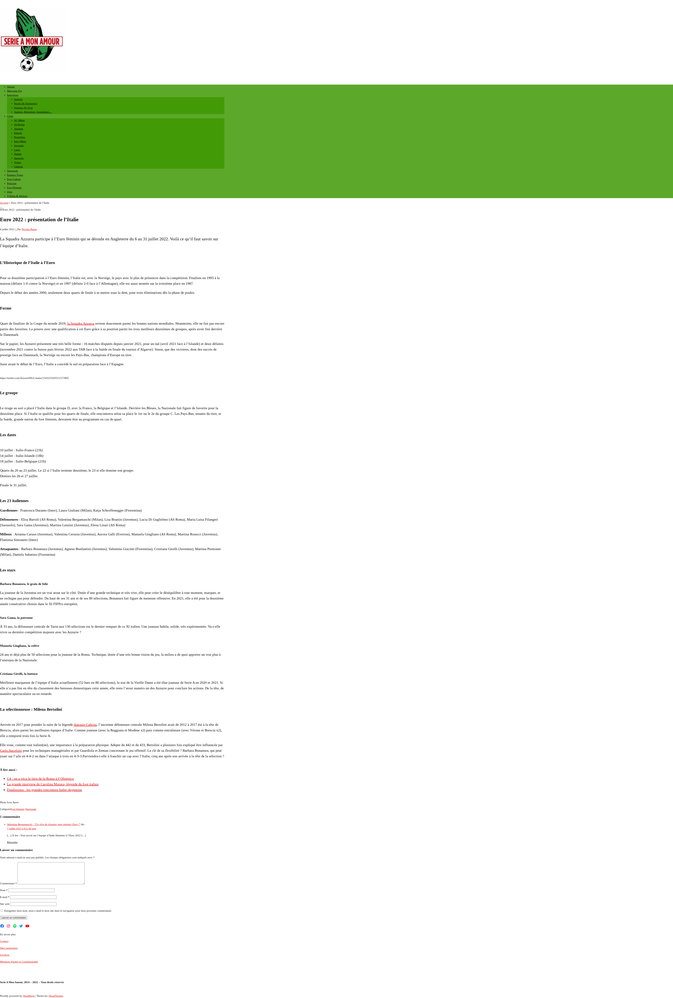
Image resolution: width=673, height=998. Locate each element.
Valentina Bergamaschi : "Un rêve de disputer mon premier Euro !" (43, 824)
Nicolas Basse (29, 229)
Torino (17, 162)
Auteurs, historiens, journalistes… (33, 112)
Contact (4, 941)
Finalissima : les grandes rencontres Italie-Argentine (44, 790)
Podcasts (11, 183)
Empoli (18, 133)
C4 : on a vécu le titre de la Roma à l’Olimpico (40, 778)
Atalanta (18, 128)
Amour (11, 86)
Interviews (12, 95)
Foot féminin (14, 187)
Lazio (17, 149)
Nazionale (12, 170)
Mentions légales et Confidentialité (19, 961)
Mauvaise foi (14, 91)
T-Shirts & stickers (17, 196)
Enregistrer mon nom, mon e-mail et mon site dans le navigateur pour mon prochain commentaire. (58, 910)
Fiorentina (19, 137)
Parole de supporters (25, 103)
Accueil (4, 202)
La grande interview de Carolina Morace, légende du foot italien (52, 784)
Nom (4, 890)
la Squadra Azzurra (80, 323)
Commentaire (8, 883)
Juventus (19, 145)
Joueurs (18, 99)
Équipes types (15, 175)
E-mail (4, 897)
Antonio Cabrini (85, 724)
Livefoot (4, 955)
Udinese (18, 166)
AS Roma (19, 124)
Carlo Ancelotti (11, 750)
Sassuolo (19, 158)
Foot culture (14, 179)
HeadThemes (56, 995)
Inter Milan (20, 141)
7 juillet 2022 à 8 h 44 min (21, 828)
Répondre (12, 842)
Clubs (10, 116)
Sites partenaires (9, 948)
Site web (4, 904)
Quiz (9, 191)
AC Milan (19, 120)
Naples (18, 154)
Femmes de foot (23, 107)
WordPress (29, 995)
